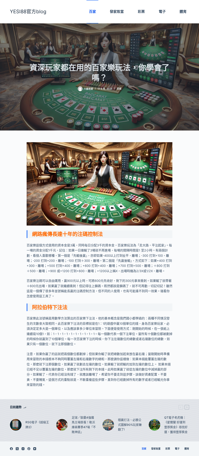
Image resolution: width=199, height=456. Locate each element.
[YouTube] (34, 448)
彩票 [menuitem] (141, 12)
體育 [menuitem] (183, 12)
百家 (119, 88)
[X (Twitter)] (17, 448)
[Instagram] (23, 448)
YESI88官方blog (28, 11)
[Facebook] (11, 448)
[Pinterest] (28, 448)
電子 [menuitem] (162, 12)
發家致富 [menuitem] (117, 12)
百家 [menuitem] (92, 12)
